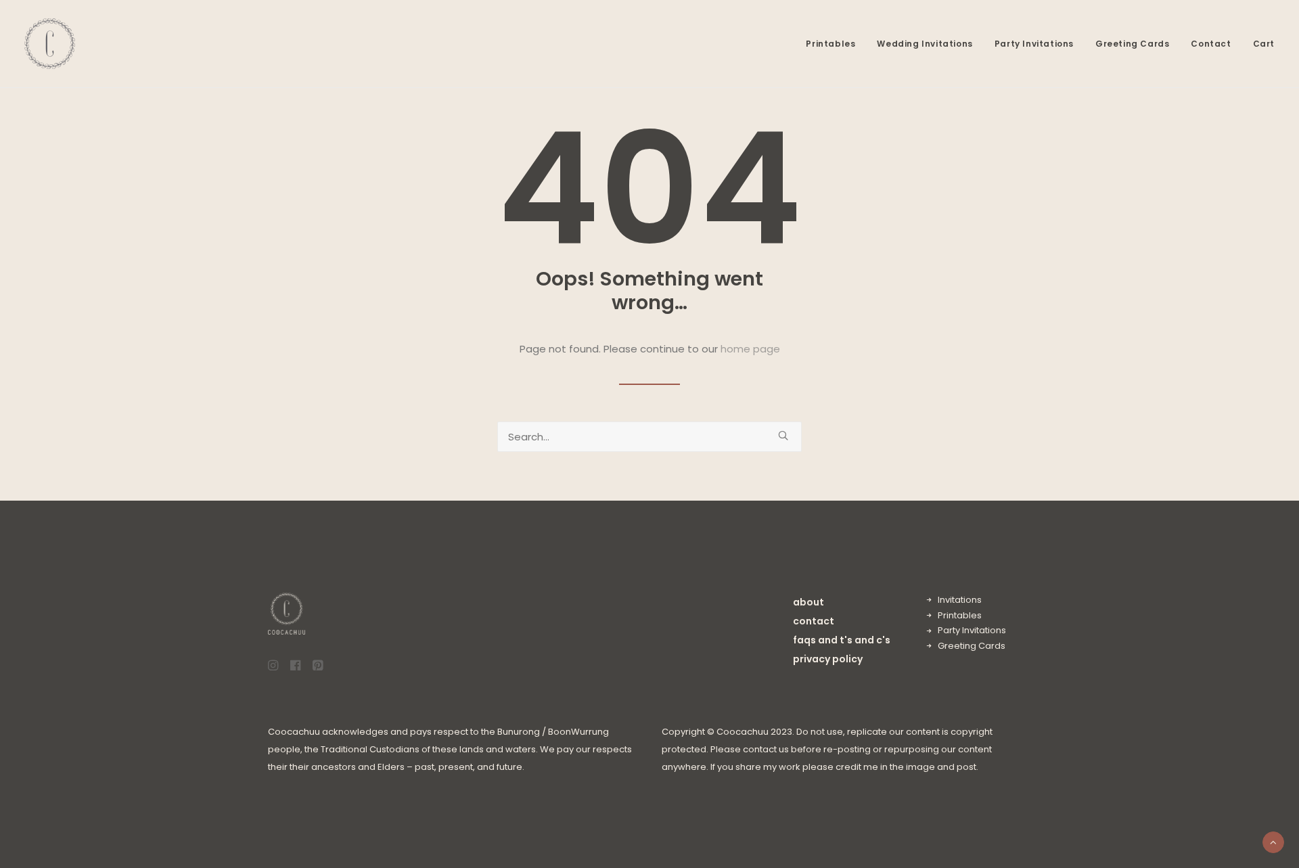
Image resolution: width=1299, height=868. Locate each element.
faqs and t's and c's (841, 640)
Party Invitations (1034, 43)
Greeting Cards (1132, 43)
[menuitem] (835, 43)
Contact (1211, 43)
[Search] (649, 436)
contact (813, 621)
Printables (830, 43)
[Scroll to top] (1273, 841)
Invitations (960, 599)
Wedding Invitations (924, 43)
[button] (783, 435)
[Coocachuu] (49, 43)
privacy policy (828, 659)
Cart (1264, 43)
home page (750, 349)
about (808, 602)
